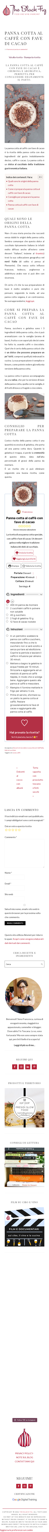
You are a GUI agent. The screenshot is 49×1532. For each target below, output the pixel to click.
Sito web (9, 894)
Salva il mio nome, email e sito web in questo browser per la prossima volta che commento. (22, 913)
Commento (11, 837)
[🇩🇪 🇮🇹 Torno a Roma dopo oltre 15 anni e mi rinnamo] (25, 1403)
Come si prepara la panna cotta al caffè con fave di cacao (24, 191)
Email (8, 883)
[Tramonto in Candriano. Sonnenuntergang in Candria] (25, 1353)
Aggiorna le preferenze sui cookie (16, 1530)
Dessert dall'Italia (38, 748)
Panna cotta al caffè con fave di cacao (23, 206)
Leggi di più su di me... (24, 1045)
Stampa (15, 565)
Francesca (27, 511)
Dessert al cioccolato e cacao (22, 748)
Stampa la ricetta (32, 57)
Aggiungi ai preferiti (26, 558)
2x (12, 601)
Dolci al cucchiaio (10, 750)
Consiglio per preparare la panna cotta (23, 198)
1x (8, 601)
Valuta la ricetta (33, 565)
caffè (18, 752)
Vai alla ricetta (15, 57)
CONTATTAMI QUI (24, 1461)
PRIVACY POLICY (24, 1453)
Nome (8, 872)
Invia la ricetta (26, 552)
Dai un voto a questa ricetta (18, 826)
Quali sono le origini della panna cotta (23, 183)
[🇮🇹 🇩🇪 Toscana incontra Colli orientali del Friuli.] (25, 1378)
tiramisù (40, 253)
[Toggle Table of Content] (39, 177)
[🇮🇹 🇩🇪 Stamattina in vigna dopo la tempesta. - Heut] (25, 1329)
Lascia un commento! (21, 49)
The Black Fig (26, 1512)
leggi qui (30, 301)
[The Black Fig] (24, 18)
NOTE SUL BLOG (24, 1457)
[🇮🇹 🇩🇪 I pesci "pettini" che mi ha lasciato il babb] (25, 1279)
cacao (14, 752)
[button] (19, 526)
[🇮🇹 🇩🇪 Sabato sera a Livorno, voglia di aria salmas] (25, 1304)
